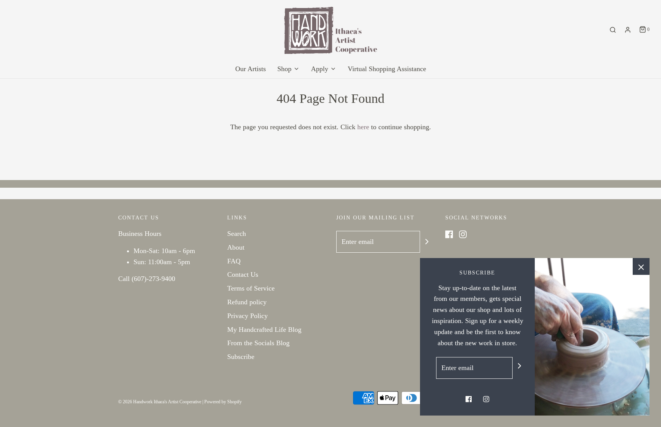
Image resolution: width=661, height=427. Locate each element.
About (235, 247)
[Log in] (627, 29)
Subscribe (240, 356)
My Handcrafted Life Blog (264, 329)
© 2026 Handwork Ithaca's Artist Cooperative (159, 401)
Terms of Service (251, 288)
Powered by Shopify (223, 401)
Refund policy (247, 302)
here (363, 127)
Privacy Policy (247, 316)
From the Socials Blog (258, 343)
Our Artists (250, 69)
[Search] (612, 29)
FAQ (234, 261)
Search (236, 233)
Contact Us (242, 274)
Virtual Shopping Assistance (387, 69)
